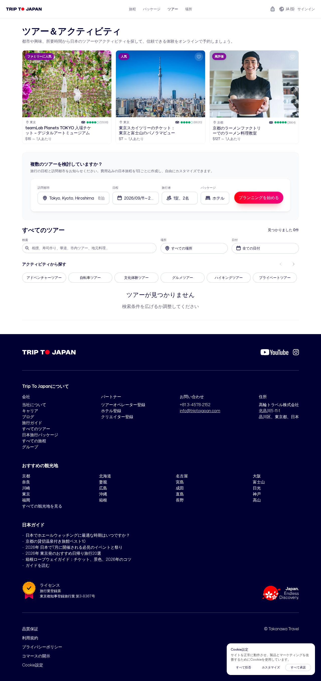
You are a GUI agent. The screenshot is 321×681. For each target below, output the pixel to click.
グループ (30, 447)
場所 (188, 9)
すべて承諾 (298, 667)
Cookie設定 (32, 665)
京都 (26, 476)
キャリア (30, 410)
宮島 (180, 482)
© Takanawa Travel (281, 629)
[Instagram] (296, 352)
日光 (257, 488)
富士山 (259, 482)
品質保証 (30, 629)
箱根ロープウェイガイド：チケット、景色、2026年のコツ (78, 559)
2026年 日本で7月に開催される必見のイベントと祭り (74, 547)
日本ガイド (33, 524)
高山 (257, 500)
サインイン (306, 9)
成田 (180, 488)
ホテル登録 (111, 410)
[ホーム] (24, 9)
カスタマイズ (271, 667)
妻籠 (103, 482)
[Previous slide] (280, 264)
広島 (103, 488)
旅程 (132, 9)
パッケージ (151, 9)
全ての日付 (251, 248)
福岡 (26, 500)
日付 (235, 240)
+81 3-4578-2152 (195, 404)
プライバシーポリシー (42, 647)
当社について (34, 404)
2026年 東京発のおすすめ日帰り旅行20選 (63, 553)
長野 (180, 500)
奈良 (26, 482)
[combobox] (215, 198)
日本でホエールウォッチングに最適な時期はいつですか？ (78, 535)
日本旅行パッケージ (40, 435)
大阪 (257, 476)
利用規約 (30, 638)
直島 (180, 494)
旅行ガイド (32, 422)
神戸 (257, 494)
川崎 (26, 488)
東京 (26, 494)
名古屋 (182, 476)
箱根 (103, 500)
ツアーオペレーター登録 (123, 404)
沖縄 (103, 494)
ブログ (28, 416)
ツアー (173, 9)
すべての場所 (181, 248)
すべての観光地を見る (42, 506)
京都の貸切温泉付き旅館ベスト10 (56, 541)
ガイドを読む (38, 565)
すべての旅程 (34, 441)
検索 (25, 240)
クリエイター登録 (117, 416)
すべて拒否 (243, 667)
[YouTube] (274, 352)
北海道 (105, 476)
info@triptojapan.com (200, 410)
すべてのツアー (36, 428)
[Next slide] (293, 264)
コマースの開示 (36, 656)
